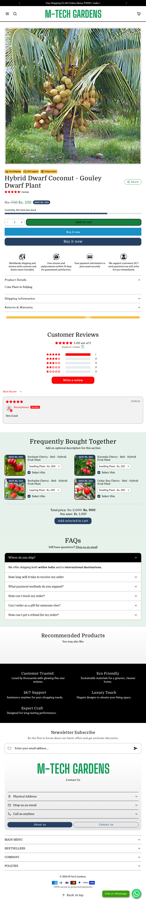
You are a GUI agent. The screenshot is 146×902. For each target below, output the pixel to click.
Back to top (75, 895)
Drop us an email (86, 547)
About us (40, 824)
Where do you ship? (21, 557)
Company (12, 857)
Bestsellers (15, 848)
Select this (38, 472)
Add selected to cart (73, 520)
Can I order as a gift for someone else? (34, 605)
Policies (11, 866)
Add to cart (83, 222)
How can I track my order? (26, 596)
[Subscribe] (135, 748)
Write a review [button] (73, 380)
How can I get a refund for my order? (33, 615)
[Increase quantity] (22, 222)
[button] (7, 14)
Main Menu (14, 839)
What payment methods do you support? (36, 586)
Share (135, 181)
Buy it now (73, 232)
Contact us (106, 824)
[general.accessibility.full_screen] (136, 33)
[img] (14, 401)
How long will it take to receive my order (36, 577)
